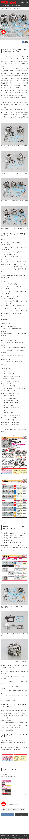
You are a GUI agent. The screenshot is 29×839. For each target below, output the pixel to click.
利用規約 (3, 835)
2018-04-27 (9, 31)
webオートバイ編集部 (12, 32)
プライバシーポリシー (12, 835)
